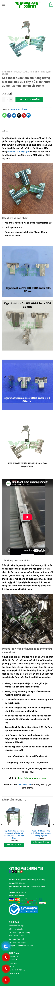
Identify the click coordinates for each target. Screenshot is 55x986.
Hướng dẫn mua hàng (17, 936)
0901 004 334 (24, 784)
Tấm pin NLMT (13, 960)
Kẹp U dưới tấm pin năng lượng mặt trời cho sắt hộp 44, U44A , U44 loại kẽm (14, 834)
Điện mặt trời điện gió (18, 151)
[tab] (27, 131)
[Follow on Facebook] (10, 871)
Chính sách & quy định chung (19, 932)
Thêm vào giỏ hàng (29, 99)
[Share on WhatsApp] (4, 115)
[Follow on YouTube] (21, 871)
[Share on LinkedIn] (28, 115)
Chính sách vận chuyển (17, 942)
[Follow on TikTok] (13, 871)
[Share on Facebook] (9, 115)
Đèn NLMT (12, 966)
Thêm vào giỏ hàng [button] (14, 845)
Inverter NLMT (13, 963)
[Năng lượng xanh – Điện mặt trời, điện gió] (27, 4)
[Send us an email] (15, 871)
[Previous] (2, 830)
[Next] (53, 830)
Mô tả (5, 131)
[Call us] (18, 871)
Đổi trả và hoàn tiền (16, 929)
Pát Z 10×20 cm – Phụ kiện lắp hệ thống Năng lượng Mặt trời (41, 833)
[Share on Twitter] (14, 115)
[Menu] (3, 4)
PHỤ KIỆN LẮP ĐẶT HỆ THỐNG (26, 72)
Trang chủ (7, 72)
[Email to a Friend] (19, 115)
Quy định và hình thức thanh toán (21, 946)
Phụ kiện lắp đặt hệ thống (17, 970)
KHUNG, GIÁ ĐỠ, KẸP (19, 109)
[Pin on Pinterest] (23, 115)
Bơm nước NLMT (14, 956)
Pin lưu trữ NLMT (14, 973)
